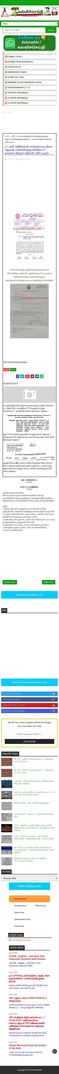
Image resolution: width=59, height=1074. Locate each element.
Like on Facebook (11, 699)
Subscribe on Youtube (14, 705)
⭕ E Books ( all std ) (14, 57)
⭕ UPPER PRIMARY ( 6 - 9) (17, 88)
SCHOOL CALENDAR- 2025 (29, 595)
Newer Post (10, 582)
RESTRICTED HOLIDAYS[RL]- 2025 (29, 682)
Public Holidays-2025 (29, 886)
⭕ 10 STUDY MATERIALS (16, 93)
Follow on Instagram (14, 711)
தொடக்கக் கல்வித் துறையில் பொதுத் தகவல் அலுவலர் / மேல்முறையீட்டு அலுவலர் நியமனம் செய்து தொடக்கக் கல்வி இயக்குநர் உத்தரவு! (28, 437)
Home (7, 136)
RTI (13, 136)
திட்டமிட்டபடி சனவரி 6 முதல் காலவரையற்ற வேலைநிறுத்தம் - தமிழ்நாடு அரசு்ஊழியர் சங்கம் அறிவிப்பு (34, 849)
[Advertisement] (30, 123)
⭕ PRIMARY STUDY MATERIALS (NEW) (23, 82)
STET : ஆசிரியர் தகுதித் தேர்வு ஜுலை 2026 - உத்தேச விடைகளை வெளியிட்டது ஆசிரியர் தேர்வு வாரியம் (34, 827)
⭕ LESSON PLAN (13, 67)
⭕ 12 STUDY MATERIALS (16, 103)
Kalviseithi (37, 1070)
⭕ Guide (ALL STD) (14, 77)
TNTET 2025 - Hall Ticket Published (31, 803)
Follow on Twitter (12, 694)
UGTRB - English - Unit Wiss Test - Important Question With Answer (27, 958)
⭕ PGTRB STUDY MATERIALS (19, 62)
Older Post (48, 582)
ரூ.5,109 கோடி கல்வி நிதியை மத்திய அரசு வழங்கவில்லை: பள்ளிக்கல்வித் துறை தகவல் (29, 978)
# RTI (13, 369)
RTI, (27, 159)
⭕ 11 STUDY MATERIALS (16, 98)
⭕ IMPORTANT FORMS (16, 72)
